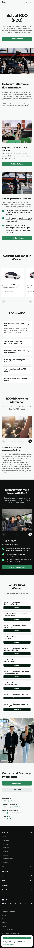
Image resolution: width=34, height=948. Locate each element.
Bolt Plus (5, 862)
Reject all (24, 938)
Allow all (9, 938)
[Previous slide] (4, 301)
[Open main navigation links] (30, 2)
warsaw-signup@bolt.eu (11, 807)
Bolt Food (6, 851)
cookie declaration (24, 943)
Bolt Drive (6, 847)
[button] (28, 324)
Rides (5, 836)
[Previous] (4, 441)
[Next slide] (30, 301)
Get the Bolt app (17, 39)
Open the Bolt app (17, 238)
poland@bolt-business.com (12, 813)
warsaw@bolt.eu (8, 801)
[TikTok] (31, 903)
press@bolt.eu (7, 819)
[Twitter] (15, 903)
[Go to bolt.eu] (4, 2)
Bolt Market (6, 855)
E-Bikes (5, 844)
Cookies (4, 922)
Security (4, 926)
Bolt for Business (8, 858)
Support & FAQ (17, 783)
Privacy (4, 915)
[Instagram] (20, 903)
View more (16, 607)
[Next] (30, 441)
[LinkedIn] (26, 903)
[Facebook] (10, 903)
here (26, 105)
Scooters (6, 840)
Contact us (17, 790)
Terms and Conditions (8, 911)
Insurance (5, 919)
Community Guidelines (8, 930)
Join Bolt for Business (17, 567)
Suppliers (5, 908)
